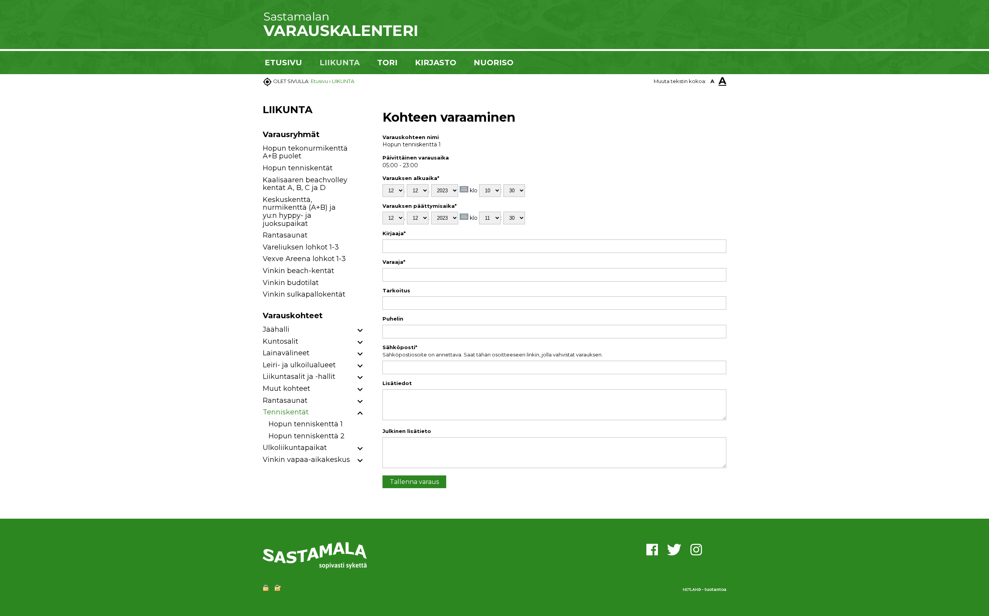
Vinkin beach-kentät (298, 270)
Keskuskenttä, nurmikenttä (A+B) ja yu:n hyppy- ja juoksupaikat (299, 211)
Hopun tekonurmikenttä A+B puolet (305, 152)
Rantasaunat (285, 235)
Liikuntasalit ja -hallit (299, 376)
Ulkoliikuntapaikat (295, 447)
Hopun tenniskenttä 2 (306, 436)
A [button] (712, 81)
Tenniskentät (286, 412)
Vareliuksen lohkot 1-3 (301, 247)
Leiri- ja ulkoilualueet (299, 365)
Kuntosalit (280, 341)
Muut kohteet (286, 388)
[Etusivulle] (340, 34)
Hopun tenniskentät (298, 168)
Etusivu (319, 81)
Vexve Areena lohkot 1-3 (304, 259)
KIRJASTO (435, 62)
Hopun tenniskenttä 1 (305, 424)
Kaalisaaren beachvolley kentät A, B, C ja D (305, 184)
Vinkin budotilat (291, 282)
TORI (387, 62)
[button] (360, 331)
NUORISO (493, 62)
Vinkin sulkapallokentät (304, 294)
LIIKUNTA (339, 62)
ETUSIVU (283, 62)
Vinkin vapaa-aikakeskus (306, 459)
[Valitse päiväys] (464, 189)
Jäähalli (276, 329)
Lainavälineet (286, 353)
